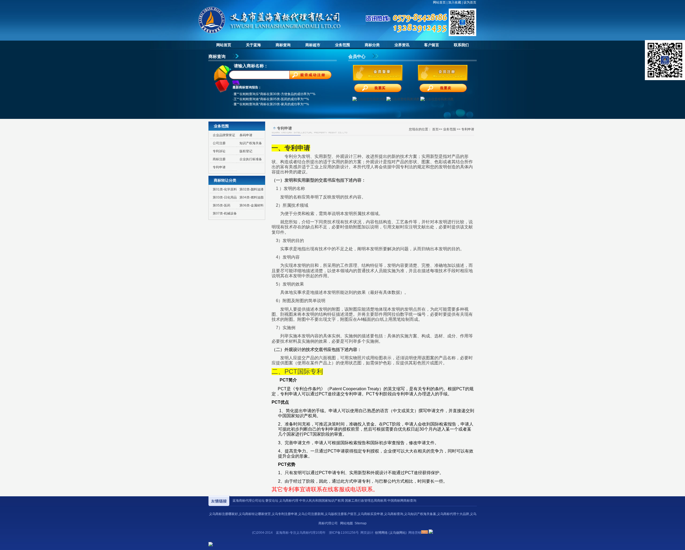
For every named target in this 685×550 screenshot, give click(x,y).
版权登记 (245, 151)
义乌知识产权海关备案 (420, 514)
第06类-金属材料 (251, 205)
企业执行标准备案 (249, 160)
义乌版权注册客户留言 (341, 514)
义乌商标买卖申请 (370, 514)
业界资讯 (401, 45)
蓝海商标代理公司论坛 (249, 500)
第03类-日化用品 (225, 197)
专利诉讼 (219, 151)
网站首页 (439, 2)
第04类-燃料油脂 (251, 197)
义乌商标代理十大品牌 (453, 514)
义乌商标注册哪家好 (223, 514)
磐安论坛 (271, 500)
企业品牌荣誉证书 (222, 136)
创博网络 (381, 533)
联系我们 (461, 45)
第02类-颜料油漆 (251, 189)
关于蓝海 (253, 45)
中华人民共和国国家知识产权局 (321, 500)
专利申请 (219, 167)
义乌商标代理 (288, 500)
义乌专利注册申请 (284, 514)
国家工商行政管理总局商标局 (366, 500)
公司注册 (219, 143)
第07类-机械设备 (225, 213)
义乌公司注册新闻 (311, 514)
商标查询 (283, 45)
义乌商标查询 (393, 514)
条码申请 (245, 135)
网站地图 (346, 523)
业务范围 (342, 45)
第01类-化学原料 (225, 189)
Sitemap (361, 523)
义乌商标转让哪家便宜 (255, 514)
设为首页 (469, 2)
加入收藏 (454, 2)
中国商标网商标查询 (401, 500)
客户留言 (431, 45)
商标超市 (312, 45)
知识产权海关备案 (249, 144)
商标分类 (372, 45)
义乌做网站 (398, 533)
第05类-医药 (221, 205)
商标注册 (219, 159)
